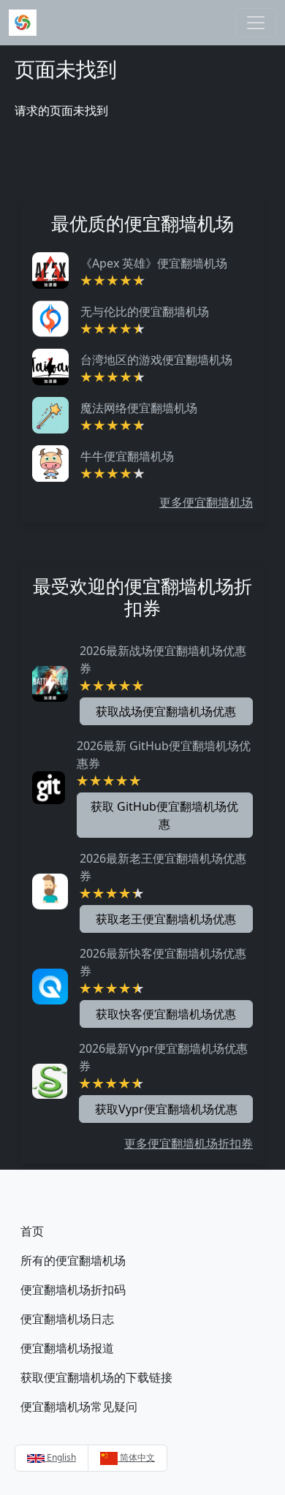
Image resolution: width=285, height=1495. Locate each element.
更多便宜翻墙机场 (206, 502)
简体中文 (136, 1457)
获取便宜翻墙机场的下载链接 (96, 1377)
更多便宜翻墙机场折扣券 (188, 1143)
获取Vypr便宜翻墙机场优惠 (166, 1109)
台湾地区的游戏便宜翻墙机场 (156, 360)
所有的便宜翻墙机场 (73, 1260)
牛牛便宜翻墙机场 (127, 456)
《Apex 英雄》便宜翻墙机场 (153, 263)
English (60, 1457)
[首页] (23, 23)
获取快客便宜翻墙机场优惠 (166, 1014)
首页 (32, 1231)
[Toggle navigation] (255, 22)
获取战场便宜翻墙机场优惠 (166, 711)
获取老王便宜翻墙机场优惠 (166, 919)
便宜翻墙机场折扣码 (73, 1290)
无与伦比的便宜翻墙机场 (144, 311)
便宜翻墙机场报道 (67, 1348)
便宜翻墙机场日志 (67, 1319)
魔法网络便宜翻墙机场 (138, 408)
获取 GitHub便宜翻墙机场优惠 (164, 815)
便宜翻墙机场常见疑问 (78, 1407)
